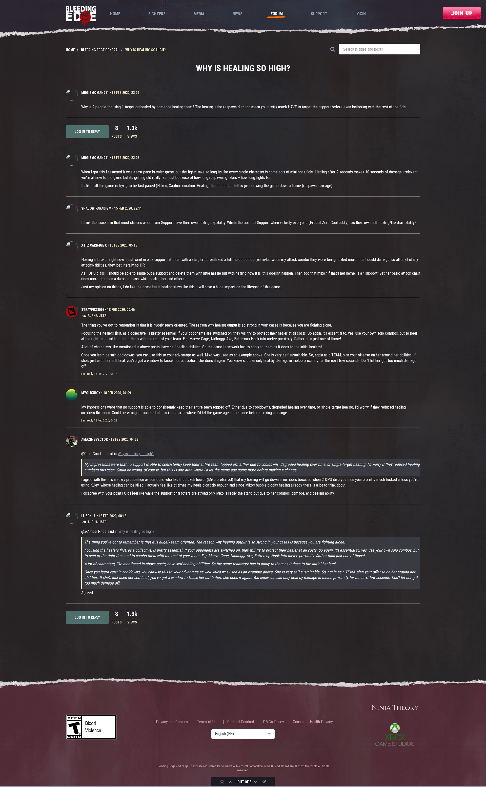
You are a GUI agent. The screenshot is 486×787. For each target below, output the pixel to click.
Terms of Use (207, 722)
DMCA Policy (273, 722)
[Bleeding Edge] (81, 16)
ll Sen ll (88, 516)
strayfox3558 (92, 310)
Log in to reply (87, 132)
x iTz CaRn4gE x (94, 245)
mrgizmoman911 (95, 93)
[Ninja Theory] (395, 708)
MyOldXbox (90, 393)
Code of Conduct (240, 722)
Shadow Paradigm (96, 208)
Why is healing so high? (136, 453)
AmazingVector (94, 439)
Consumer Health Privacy (313, 722)
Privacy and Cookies (172, 722)
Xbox (395, 734)
